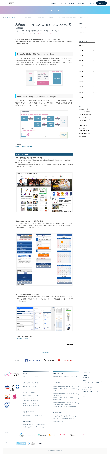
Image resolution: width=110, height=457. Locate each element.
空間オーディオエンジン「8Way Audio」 (63, 418)
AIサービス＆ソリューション (30, 377)
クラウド (41, 34)
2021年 (81, 71)
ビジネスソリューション (29, 386)
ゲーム (90, 120)
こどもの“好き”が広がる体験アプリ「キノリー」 (64, 416)
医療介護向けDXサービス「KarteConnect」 (64, 377)
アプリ (38, 34)
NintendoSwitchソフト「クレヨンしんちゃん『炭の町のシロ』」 (65, 389)
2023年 (81, 61)
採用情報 (80, 3)
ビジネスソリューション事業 (30, 383)
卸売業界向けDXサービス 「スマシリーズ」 (33, 427)
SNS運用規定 (85, 394)
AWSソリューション (28, 398)
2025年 (81, 50)
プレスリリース (83, 27)
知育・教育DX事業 (28, 412)
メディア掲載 (83, 136)
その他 (82, 133)
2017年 (81, 92)
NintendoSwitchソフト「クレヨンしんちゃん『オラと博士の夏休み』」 (65, 394)
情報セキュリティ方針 (87, 387)
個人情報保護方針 (86, 389)
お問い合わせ (101, 3)
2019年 (81, 81)
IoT (88, 131)
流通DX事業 (26, 421)
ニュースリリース (86, 372)
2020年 (81, 76)
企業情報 (71, 3)
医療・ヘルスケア (84, 125)
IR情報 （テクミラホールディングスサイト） (91, 381)
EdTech (82, 123)
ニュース (63, 3)
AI (86, 117)
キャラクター (88, 114)
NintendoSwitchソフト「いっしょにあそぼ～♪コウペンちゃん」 (65, 398)
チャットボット (83, 120)
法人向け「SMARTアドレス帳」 (30, 395)
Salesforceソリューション (29, 400)
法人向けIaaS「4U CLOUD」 (30, 406)
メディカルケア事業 (58, 373)
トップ (6, 17)
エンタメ (82, 117)
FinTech (82, 128)
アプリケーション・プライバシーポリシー (91, 391)
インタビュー (88, 133)
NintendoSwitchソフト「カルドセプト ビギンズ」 (65, 386)
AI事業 (25, 373)
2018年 (81, 87)
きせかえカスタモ (57, 421)
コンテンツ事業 (84, 109)
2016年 (81, 97)
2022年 (81, 66)
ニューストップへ (45, 352)
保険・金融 (82, 131)
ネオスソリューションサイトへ (24, 146)
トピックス (20, 17)
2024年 (81, 55)
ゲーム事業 (56, 383)
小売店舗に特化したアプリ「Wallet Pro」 (33, 424)
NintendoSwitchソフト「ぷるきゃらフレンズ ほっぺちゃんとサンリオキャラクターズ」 (65, 403)
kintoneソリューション (29, 403)
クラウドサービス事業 (29, 392)
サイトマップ (91, 3)
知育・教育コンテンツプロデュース (31, 415)
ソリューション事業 (48, 34)
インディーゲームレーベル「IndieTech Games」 (65, 406)
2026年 (81, 45)
